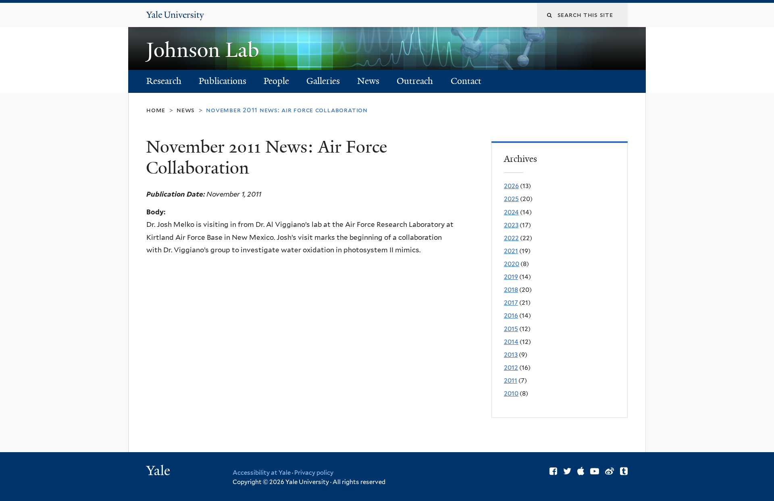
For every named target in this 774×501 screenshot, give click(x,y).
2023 (511, 225)
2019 (511, 277)
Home (155, 110)
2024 (511, 212)
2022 (511, 238)
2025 (511, 199)
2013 (511, 354)
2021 (511, 251)
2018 (511, 289)
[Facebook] (553, 471)
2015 (511, 329)
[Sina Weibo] (609, 471)
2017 (511, 302)
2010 (511, 393)
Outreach (415, 81)
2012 (511, 367)
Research (163, 81)
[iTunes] (580, 471)
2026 (511, 186)
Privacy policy (313, 472)
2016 (511, 315)
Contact (466, 81)
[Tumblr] (624, 471)
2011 (510, 380)
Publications (222, 81)
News (368, 81)
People (276, 81)
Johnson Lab (205, 50)
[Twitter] (567, 471)
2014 (511, 342)
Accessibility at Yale (262, 472)
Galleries (323, 81)
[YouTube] (594, 471)
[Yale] (159, 471)
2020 (511, 264)
